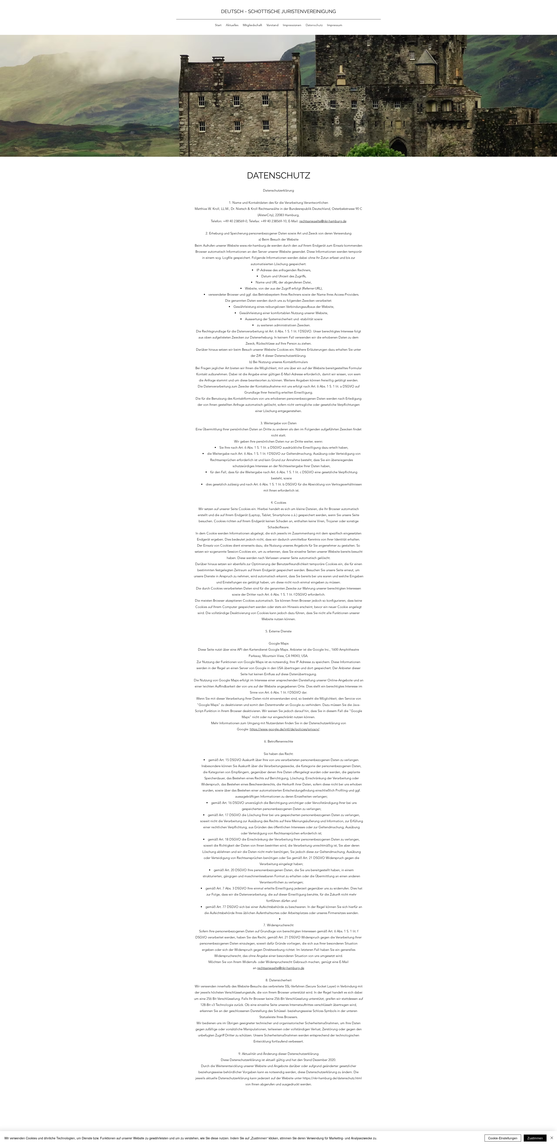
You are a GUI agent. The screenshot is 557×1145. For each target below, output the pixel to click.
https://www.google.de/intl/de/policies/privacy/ (284, 729)
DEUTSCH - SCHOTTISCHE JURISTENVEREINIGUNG (280, 11)
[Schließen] (551, 1138)
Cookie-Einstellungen (502, 1138)
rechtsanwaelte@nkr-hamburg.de (322, 221)
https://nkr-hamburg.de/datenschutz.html (332, 1078)
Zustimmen (535, 1138)
